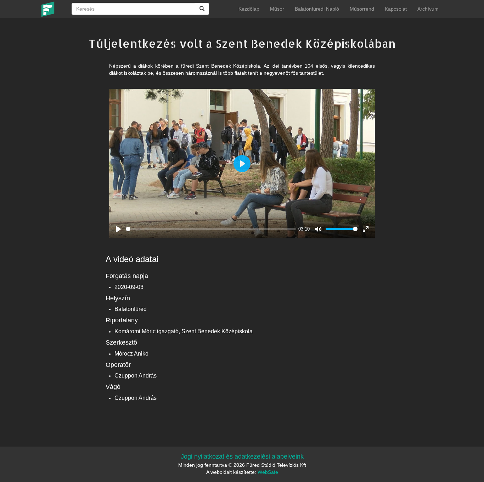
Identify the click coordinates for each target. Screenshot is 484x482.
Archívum (428, 9)
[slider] (211, 229)
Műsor (277, 9)
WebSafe (268, 472)
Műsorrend (362, 9)
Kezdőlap (248, 9)
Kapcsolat (396, 9)
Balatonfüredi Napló (317, 9)
